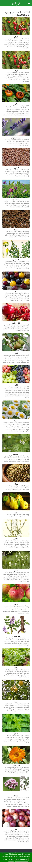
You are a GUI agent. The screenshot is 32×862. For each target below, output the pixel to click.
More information (22, 860)
